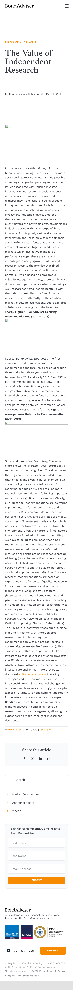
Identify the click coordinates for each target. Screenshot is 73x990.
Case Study (46, 729)
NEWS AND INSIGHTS (21, 41)
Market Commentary (26, 794)
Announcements (23, 802)
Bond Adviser (17, 94)
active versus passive (32, 674)
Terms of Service (24, 976)
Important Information (43, 967)
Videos (16, 811)
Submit (36, 880)
